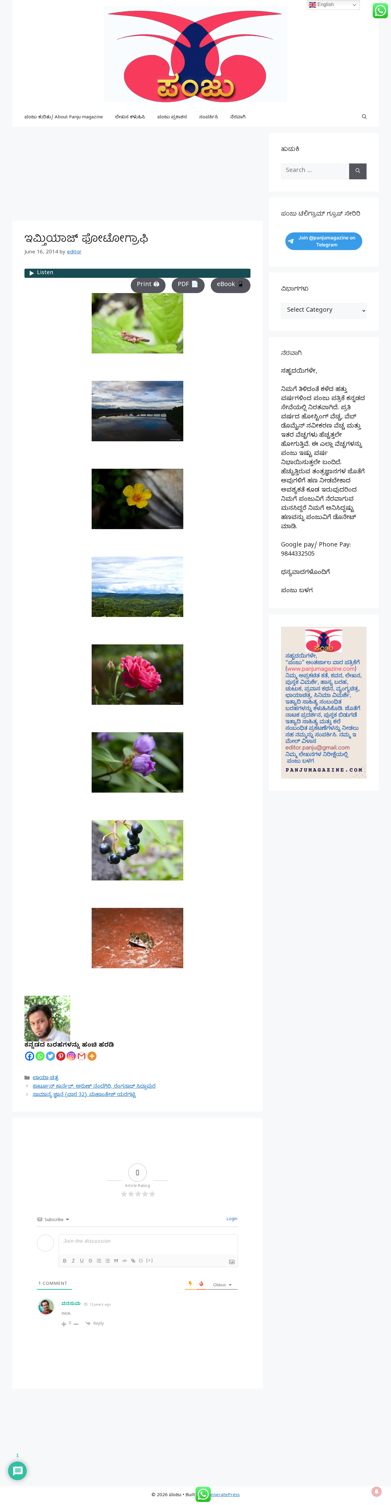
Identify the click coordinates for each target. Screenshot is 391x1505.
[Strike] (90, 1260)
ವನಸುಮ (71, 1304)
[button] (364, 118)
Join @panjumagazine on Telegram (326, 241)
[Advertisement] (137, 175)
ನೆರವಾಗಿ (238, 118)
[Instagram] (71, 1056)
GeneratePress (223, 1495)
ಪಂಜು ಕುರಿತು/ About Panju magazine (63, 118)
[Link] (133, 1260)
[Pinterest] (60, 1056)
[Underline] (82, 1260)
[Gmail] (81, 1056)
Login (231, 1220)
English (325, 4)
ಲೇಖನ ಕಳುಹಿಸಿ (130, 118)
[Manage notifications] (377, 1491)
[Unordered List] (107, 1260)
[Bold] (64, 1260)
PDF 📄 (188, 285)
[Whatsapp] (40, 1056)
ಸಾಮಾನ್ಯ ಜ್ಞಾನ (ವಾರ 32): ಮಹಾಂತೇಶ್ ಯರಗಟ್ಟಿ (84, 1095)
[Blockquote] (116, 1260)
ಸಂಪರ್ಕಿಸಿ (208, 118)
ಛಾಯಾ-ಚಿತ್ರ (45, 1078)
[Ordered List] (99, 1260)
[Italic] (73, 1260)
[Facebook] (29, 1056)
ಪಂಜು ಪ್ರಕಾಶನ (172, 118)
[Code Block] (124, 1260)
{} (141, 1260)
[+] (149, 1260)
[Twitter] (50, 1056)
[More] (92, 1056)
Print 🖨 (148, 285)
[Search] (358, 171)
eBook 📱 (230, 285)
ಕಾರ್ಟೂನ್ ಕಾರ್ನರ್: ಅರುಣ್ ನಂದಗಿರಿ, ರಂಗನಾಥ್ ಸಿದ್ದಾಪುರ (94, 1087)
